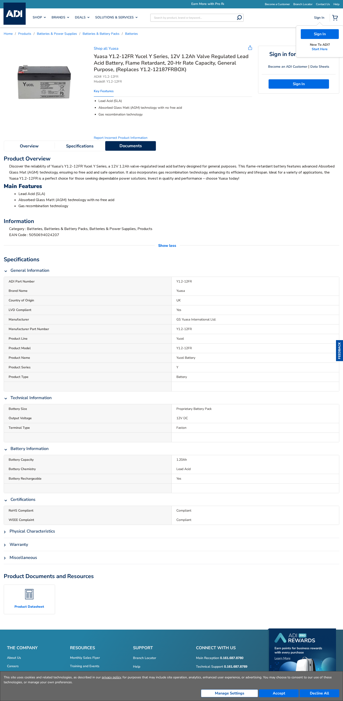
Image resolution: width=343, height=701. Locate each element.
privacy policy (111, 677)
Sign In (320, 34)
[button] (339, 350)
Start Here (320, 49)
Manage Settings (229, 693)
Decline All (319, 693)
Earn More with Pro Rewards (189, 4)
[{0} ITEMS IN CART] (336, 18)
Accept (279, 693)
